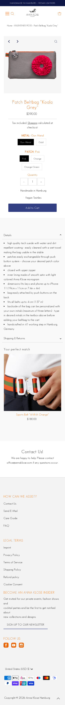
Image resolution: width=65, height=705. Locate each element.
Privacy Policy (12, 554)
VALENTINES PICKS (23, 25)
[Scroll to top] (58, 698)
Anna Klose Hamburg (38, 697)
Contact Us (10, 503)
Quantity (33, 174)
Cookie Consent (13, 584)
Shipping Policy (12, 569)
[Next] (17, 41)
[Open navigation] (7, 13)
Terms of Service (13, 562)
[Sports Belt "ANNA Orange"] (32, 382)
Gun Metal (25, 142)
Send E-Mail (11, 510)
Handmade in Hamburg (33, 190)
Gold (41, 142)
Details (8, 235)
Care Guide (10, 518)
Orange (38, 158)
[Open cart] (59, 14)
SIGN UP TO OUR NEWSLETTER (25, 624)
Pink (24, 158)
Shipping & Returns (14, 338)
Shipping (32, 122)
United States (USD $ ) (18, 668)
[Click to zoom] (56, 41)
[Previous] (9, 41)
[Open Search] (12, 13)
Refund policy (11, 577)
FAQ (6, 525)
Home (9, 25)
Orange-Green (31, 167)
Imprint (7, 547)
